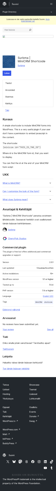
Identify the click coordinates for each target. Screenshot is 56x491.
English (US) (48, 296)
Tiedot (8, 83)
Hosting (6, 394)
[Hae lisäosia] (30, 29)
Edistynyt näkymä (11, 309)
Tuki (7, 110)
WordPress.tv (10, 421)
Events (32, 411)
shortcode (48, 302)
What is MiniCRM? (11, 183)
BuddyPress (10, 443)
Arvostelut (10, 90)
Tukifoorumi (8, 349)
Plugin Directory (9, 12)
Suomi (11, 455)
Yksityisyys (8, 398)
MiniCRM (38, 302)
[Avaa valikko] (52, 4)
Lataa (7, 73)
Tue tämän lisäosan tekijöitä (16, 368)
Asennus (9, 96)
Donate (34, 416)
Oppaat (6, 407)
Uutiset (6, 389)
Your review (8, 329)
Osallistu (33, 407)
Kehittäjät (7, 416)
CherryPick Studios (17, 238)
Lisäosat (33, 394)
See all (50, 329)
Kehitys (8, 103)
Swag (33, 421)
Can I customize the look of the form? (21, 191)
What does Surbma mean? (15, 199)
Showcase (34, 384)
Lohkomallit (34, 398)
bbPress (8, 439)
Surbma (21, 65)
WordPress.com (11, 429)
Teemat (33, 389)
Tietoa (6, 384)
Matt (6, 434)
